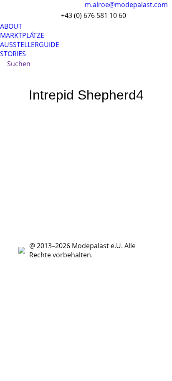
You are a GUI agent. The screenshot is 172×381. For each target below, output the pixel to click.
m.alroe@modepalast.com (126, 4)
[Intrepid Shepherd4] (86, 171)
